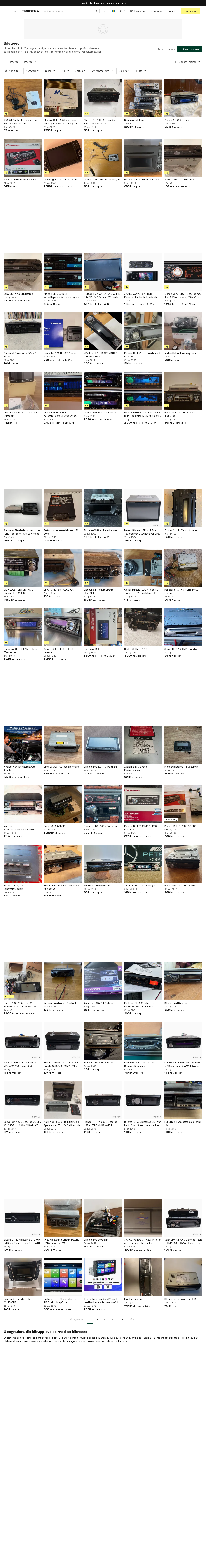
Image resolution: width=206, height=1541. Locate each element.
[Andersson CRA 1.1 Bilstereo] (103, 981)
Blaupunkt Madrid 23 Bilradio (99, 1062)
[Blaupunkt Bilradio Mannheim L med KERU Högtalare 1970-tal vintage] (23, 508)
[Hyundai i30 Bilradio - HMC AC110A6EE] (23, 1277)
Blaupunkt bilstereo (134, 120)
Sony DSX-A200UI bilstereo (179, 179)
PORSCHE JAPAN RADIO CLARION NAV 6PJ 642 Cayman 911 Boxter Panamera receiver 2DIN (102, 295)
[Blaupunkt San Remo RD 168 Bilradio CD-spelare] (143, 1041)
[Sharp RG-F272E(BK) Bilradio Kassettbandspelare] (103, 98)
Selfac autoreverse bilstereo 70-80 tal (62, 532)
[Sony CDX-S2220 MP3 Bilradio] (183, 627)
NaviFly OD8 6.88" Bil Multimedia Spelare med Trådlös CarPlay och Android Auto (62, 1124)
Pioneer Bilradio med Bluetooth (60, 1003)
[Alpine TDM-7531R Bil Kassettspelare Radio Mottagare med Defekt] (63, 272)
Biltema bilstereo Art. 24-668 (180, 1299)
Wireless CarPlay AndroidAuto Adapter (20, 768)
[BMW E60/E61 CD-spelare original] (63, 745)
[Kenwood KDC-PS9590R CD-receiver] (63, 627)
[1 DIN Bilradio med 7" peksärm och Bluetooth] (23, 391)
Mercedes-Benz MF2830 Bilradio (141, 179)
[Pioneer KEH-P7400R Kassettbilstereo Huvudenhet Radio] (63, 391)
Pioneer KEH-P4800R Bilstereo (100, 412)
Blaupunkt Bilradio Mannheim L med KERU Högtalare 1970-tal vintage (22, 532)
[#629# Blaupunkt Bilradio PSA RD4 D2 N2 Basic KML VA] (63, 1218)
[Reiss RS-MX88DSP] (63, 804)
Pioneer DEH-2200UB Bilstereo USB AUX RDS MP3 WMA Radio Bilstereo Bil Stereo (100, 1124)
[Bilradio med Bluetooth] (183, 981)
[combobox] (70, 11)
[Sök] (95, 11)
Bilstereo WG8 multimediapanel (101, 530)
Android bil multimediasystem (180, 353)
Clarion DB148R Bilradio (177, 120)
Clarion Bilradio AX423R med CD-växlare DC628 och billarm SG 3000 (141, 591)
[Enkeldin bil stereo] (143, 1277)
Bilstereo (13, 61)
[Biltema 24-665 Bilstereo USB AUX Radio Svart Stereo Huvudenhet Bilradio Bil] (143, 1100)
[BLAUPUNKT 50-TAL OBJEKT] (63, 568)
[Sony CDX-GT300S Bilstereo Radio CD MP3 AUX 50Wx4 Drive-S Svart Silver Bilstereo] (183, 1218)
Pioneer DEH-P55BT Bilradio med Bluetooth (142, 355)
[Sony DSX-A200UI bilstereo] (183, 158)
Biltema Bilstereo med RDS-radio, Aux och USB (62, 887)
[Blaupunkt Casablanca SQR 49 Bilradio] (23, 331)
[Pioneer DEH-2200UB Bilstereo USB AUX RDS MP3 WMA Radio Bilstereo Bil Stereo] (103, 1100)
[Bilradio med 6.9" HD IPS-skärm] (103, 745)
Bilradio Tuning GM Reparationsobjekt (14, 887)
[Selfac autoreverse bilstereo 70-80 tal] (63, 508)
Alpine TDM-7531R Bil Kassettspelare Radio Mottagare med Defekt (61, 295)
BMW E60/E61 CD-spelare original (62, 766)
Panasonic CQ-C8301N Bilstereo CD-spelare (21, 651)
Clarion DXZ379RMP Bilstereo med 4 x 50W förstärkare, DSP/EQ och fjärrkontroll (183, 295)
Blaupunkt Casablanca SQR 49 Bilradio (20, 355)
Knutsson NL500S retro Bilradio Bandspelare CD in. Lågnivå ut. (141, 1005)
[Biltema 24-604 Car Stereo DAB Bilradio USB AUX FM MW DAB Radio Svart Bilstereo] (63, 1041)
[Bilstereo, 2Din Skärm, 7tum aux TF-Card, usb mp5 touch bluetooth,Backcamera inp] (63, 1277)
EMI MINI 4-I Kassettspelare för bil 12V (182, 1124)
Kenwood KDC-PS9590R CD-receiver (59, 651)
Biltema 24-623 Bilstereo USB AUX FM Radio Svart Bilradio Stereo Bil (22, 1241)
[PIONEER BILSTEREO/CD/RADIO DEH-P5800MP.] (103, 331)
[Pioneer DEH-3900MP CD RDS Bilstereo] (143, 804)
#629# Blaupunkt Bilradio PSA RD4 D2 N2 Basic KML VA (62, 1241)
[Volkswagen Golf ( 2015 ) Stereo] (63, 158)
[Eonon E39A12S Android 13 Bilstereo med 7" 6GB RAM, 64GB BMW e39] (23, 981)
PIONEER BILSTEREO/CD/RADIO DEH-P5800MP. (100, 355)
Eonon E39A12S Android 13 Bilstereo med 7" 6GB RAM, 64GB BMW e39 (22, 1005)
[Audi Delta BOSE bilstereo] (103, 864)
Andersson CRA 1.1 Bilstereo (99, 1003)
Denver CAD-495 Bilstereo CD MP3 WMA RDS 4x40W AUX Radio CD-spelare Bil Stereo (23, 1124)
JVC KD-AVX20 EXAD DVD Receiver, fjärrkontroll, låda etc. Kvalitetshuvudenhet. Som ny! (141, 295)
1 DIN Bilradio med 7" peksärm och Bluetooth (22, 414)
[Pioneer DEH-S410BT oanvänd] (23, 158)
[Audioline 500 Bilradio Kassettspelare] (143, 745)
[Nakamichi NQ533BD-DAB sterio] (103, 804)
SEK (122, 11)
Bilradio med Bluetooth (176, 1003)
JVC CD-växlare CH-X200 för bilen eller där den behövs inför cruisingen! (142, 1241)
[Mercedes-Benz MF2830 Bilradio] (143, 158)
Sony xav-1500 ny (94, 649)
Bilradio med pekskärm (96, 1239)
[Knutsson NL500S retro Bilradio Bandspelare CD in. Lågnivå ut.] (143, 981)
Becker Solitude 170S (136, 649)
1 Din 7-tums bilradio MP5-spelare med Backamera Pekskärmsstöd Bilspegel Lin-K (102, 1301)
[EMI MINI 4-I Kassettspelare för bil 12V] (183, 1100)
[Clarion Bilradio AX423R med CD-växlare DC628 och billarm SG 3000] (143, 568)
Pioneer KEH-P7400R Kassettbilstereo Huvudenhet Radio (60, 414)
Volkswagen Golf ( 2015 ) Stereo (61, 179)
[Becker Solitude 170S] (143, 627)
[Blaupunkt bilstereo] (143, 98)
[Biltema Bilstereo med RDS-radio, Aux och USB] (63, 864)
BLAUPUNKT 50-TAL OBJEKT (59, 589)
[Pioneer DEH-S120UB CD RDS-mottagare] (183, 804)
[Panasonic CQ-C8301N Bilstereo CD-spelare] (23, 627)
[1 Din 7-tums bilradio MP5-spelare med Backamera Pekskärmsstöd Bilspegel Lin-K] (103, 1277)
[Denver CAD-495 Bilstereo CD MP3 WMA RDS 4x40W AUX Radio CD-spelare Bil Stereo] (23, 1100)
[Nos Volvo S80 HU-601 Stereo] (63, 331)
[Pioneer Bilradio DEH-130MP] (183, 864)
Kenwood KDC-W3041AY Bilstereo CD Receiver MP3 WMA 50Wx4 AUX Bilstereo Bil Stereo (182, 1064)
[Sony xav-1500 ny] (103, 627)
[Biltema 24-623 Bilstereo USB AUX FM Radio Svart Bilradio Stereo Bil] (23, 1218)
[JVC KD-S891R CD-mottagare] (143, 864)
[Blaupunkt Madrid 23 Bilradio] (103, 1041)
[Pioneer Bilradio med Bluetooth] (63, 981)
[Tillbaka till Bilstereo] (5, 62)
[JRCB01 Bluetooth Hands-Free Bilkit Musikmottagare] (23, 98)
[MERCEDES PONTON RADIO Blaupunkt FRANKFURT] (23, 568)
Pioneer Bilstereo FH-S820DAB (181, 766)
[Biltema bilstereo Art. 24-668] (183, 1277)
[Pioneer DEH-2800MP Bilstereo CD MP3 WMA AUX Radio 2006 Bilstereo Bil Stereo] (23, 1041)
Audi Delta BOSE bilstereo (98, 885)
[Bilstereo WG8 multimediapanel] (103, 508)
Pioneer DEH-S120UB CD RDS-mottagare (180, 828)
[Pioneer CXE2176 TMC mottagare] (103, 158)
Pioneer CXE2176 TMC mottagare (102, 179)
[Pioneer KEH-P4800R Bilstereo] (103, 391)
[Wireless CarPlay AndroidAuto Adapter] (23, 745)
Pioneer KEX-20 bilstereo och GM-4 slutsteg (182, 414)
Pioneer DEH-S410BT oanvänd (20, 179)
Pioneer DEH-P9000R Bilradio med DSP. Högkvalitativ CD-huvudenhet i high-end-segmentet (143, 414)
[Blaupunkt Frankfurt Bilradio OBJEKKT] (103, 568)
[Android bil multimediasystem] (183, 331)
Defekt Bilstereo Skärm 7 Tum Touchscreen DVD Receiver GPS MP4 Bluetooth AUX (141, 532)
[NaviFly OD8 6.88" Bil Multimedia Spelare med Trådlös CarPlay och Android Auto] (63, 1100)
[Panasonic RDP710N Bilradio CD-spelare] (183, 568)
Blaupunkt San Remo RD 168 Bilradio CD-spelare (139, 1064)
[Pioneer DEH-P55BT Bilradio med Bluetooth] (143, 331)
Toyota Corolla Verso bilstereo (181, 530)
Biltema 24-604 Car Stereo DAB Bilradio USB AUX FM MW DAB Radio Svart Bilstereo (61, 1064)
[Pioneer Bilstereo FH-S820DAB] (183, 745)
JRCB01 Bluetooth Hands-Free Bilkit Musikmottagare (20, 122)
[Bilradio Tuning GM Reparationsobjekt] (23, 864)
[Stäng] (203, 3)
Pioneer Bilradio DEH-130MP (179, 885)
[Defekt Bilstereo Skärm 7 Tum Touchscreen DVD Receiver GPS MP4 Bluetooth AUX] (143, 508)
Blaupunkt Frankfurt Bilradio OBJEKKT (99, 591)
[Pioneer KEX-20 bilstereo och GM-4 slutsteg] (183, 391)
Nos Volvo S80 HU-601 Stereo (60, 353)
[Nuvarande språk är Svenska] (114, 11)
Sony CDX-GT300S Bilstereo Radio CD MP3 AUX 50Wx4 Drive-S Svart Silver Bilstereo (183, 1241)
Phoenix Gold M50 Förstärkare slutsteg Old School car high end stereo (61, 122)
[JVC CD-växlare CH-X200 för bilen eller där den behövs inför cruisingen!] (143, 1218)
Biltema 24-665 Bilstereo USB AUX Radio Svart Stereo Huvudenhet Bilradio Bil (142, 1124)
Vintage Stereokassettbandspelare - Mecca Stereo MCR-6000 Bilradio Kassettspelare (22, 828)
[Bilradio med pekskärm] (103, 1218)
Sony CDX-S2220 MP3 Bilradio (180, 649)
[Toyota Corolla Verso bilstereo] (183, 508)
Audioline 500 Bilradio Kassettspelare (136, 768)
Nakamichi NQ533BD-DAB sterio (101, 826)
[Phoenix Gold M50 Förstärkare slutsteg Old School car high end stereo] (63, 98)
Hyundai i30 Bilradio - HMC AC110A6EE (18, 1301)
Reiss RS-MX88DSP (54, 826)
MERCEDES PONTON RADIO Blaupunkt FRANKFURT (18, 591)
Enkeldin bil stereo (134, 1299)
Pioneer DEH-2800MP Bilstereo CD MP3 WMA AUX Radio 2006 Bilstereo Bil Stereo (22, 1064)
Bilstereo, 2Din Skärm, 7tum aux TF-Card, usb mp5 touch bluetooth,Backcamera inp (61, 1301)
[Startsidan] (30, 11)
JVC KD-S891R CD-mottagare (140, 885)
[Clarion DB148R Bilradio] (183, 98)
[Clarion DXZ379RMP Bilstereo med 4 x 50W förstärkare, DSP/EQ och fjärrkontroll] (183, 272)
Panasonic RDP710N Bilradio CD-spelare (182, 591)
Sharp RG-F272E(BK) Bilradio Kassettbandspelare (99, 122)
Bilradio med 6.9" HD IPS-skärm (100, 766)
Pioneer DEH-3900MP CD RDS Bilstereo (140, 828)
